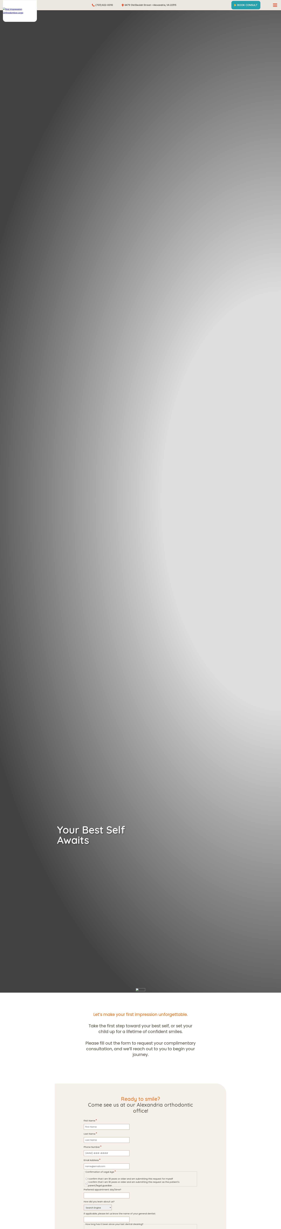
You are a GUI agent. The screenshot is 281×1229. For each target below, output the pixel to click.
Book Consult (247, 5)
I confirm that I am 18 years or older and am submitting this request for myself (130, 1178)
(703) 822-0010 (104, 5)
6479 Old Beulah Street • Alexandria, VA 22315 (150, 5)
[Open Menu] (275, 5)
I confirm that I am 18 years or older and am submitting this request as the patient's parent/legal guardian (133, 1183)
